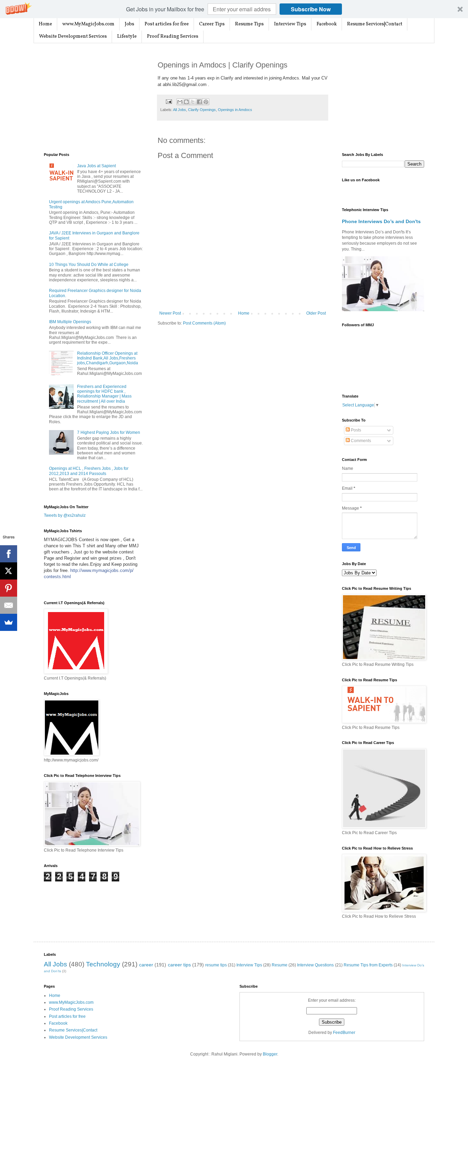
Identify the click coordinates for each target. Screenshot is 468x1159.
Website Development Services (73, 36)
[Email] (8, 605)
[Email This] (179, 101)
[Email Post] (168, 101)
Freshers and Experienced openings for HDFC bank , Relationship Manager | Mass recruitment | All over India (104, 394)
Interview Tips (290, 24)
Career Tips (212, 24)
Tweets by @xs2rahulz (65, 515)
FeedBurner (344, 1032)
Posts (355, 430)
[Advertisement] (95, 98)
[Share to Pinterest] (205, 101)
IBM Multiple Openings (70, 321)
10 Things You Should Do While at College (88, 264)
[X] (8, 571)
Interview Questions (315, 965)
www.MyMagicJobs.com (88, 24)
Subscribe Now (311, 9)
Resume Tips (249, 24)
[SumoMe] (8, 622)
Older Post (316, 313)
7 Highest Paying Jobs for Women (108, 432)
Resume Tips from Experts (368, 965)
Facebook (327, 24)
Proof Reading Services (172, 36)
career (146, 964)
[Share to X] (192, 101)
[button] (234, 9)
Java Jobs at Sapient (96, 165)
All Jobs (179, 110)
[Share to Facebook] (199, 101)
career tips (179, 964)
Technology (103, 964)
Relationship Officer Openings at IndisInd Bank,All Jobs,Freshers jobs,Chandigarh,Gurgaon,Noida (107, 358)
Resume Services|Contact (374, 24)
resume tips (216, 965)
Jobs (129, 24)
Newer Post (170, 313)
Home (45, 24)
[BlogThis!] (186, 101)
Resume (279, 965)
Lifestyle (127, 36)
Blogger (270, 1054)
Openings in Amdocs (235, 110)
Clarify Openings (202, 110)
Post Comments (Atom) (204, 323)
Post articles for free (167, 24)
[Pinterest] (8, 588)
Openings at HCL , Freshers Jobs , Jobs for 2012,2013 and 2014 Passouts (88, 471)
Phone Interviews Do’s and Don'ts (381, 221)
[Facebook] (8, 553)
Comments (360, 440)
